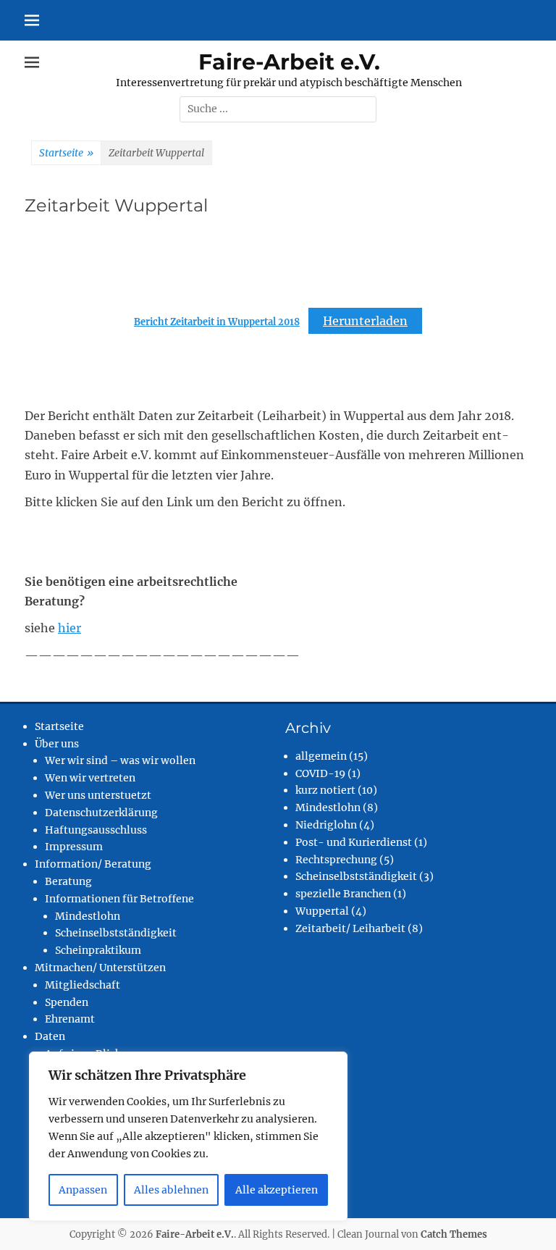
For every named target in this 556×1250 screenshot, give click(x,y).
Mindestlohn (87, 916)
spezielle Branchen (343, 893)
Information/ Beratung (93, 864)
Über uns (57, 743)
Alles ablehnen (171, 1189)
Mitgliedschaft (82, 984)
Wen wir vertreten (90, 777)
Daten (50, 1036)
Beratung (68, 881)
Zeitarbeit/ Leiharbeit (350, 928)
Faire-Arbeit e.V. (289, 62)
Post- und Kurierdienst (353, 842)
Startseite (66, 152)
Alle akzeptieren (276, 1189)
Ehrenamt (70, 1018)
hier (69, 628)
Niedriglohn (326, 824)
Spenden (66, 1002)
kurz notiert (325, 790)
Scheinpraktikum (98, 950)
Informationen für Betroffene (119, 898)
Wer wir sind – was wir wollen (120, 760)
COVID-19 (320, 773)
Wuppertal (322, 911)
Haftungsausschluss (96, 829)
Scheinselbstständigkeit (116, 932)
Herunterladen (365, 321)
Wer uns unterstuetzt (98, 795)
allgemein (321, 756)
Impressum (74, 846)
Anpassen (83, 1189)
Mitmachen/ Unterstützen (100, 967)
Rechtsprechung (336, 859)
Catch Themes (454, 1234)
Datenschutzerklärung (101, 812)
